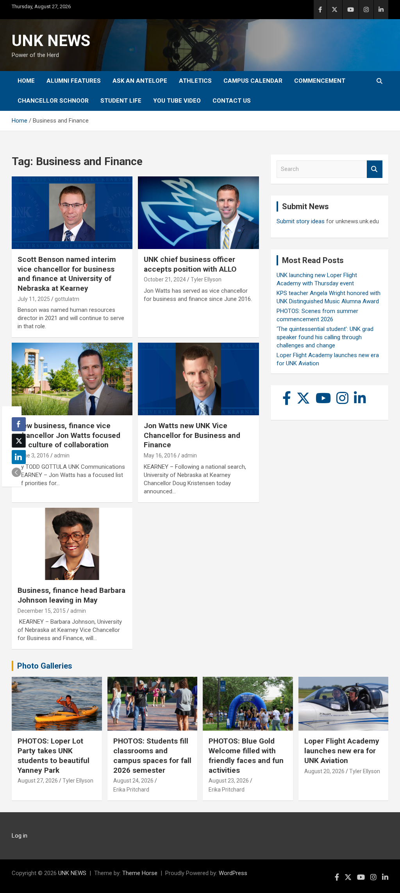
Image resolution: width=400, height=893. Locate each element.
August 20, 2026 (324, 771)
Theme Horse (139, 873)
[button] (16, 472)
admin (62, 455)
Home (26, 80)
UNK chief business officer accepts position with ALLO (190, 264)
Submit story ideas (301, 221)
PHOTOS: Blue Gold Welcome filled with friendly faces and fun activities (246, 755)
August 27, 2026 (38, 780)
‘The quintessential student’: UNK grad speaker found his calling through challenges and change (325, 337)
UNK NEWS (51, 41)
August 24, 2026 (133, 780)
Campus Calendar (252, 80)
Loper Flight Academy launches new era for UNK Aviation (341, 750)
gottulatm (67, 299)
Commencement (319, 80)
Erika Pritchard (131, 789)
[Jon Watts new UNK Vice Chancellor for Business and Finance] (198, 379)
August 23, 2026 (229, 780)
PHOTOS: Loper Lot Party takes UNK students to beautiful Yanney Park (53, 755)
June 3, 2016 (33, 455)
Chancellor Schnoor (53, 100)
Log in (19, 835)
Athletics (195, 80)
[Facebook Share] (19, 424)
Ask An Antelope (139, 80)
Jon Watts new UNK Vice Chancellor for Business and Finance (192, 435)
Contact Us (231, 100)
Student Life (120, 100)
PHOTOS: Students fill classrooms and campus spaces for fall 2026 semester (152, 755)
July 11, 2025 (34, 299)
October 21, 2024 (165, 279)
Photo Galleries (44, 666)
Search (374, 169)
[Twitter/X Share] (19, 441)
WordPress (233, 873)
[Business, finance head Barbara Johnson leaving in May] (72, 543)
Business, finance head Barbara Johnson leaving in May (71, 595)
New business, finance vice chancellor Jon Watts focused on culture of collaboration (69, 435)
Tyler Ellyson (206, 279)
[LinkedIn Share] (19, 457)
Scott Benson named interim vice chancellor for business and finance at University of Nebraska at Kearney (67, 274)
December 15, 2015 (42, 611)
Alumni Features (73, 80)
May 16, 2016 (160, 455)
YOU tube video (177, 100)
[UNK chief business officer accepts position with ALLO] (198, 212)
